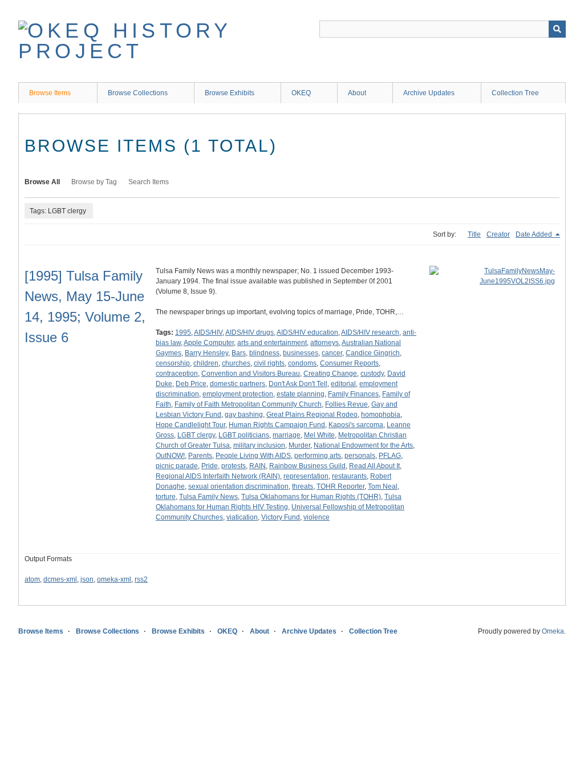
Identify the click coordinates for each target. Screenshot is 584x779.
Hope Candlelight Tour (190, 425)
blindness (264, 353)
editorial (343, 384)
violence (316, 517)
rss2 (141, 579)
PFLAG (390, 456)
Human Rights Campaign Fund (277, 425)
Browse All (42, 182)
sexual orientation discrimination (238, 486)
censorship (173, 363)
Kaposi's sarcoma (355, 425)
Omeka (553, 631)
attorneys (324, 343)
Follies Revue (346, 404)
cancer (332, 353)
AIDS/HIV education (307, 332)
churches (236, 363)
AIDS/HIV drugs (249, 332)
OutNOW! (170, 456)
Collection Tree (515, 93)
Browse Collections (138, 93)
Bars (239, 353)
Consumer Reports (349, 363)
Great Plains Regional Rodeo (312, 415)
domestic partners (237, 384)
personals (359, 456)
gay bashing (244, 415)
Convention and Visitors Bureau (250, 374)
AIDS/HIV (208, 332)
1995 (183, 332)
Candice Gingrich (373, 353)
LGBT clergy (196, 435)
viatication (242, 517)
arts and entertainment (272, 343)
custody (372, 374)
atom (32, 579)
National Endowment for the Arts (363, 445)
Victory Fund (280, 517)
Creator (498, 234)
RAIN (257, 466)
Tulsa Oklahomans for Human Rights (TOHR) (311, 497)
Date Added (535, 234)
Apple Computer (209, 343)
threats (302, 486)
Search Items (148, 182)
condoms (302, 363)
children (205, 363)
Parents (200, 456)
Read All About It (374, 466)
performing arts (317, 456)
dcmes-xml (60, 579)
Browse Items (50, 93)
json (87, 579)
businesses (300, 353)
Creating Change (330, 374)
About (357, 93)
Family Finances (353, 394)
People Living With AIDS (253, 456)
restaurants (349, 476)
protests (233, 466)
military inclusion (259, 445)
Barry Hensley (206, 353)
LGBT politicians (243, 435)
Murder (299, 445)
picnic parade (177, 466)
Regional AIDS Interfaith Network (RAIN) (218, 476)
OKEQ (301, 93)
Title (474, 234)
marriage (287, 435)
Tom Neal (383, 486)
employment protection (237, 394)
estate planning (301, 394)
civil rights (269, 363)
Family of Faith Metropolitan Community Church (248, 404)
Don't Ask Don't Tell (298, 384)
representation (305, 476)
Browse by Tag (94, 182)
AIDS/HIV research (370, 332)
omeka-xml (114, 579)
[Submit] (557, 29)
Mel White (319, 435)
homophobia (380, 415)
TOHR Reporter (340, 486)
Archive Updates (429, 93)
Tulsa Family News (208, 497)
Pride (209, 466)
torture (166, 497)
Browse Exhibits (229, 93)
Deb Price (191, 384)
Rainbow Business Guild (307, 466)
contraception (177, 374)
